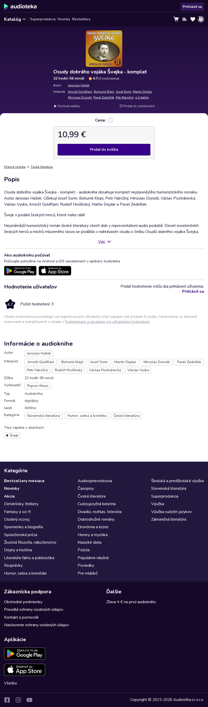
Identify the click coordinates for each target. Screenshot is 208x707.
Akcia (9, 496)
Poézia (84, 550)
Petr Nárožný (125, 97)
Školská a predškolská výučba (177, 481)
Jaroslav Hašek (78, 85)
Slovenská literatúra (168, 488)
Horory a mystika (93, 535)
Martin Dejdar (142, 92)
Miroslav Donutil (80, 97)
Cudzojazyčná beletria (97, 504)
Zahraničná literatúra (168, 519)
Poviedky (86, 565)
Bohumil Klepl (104, 92)
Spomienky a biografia (23, 527)
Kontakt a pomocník (21, 617)
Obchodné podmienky (23, 602)
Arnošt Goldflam (80, 92)
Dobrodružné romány (96, 519)
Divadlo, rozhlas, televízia (100, 512)
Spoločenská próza (20, 535)
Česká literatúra (42, 167)
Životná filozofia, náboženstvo (30, 542)
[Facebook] (7, 700)
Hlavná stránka (15, 167)
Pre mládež (88, 573)
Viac (101, 241)
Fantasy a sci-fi (17, 512)
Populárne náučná (93, 558)
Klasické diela (89, 542)
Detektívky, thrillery (21, 504)
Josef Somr (123, 92)
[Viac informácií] (110, 120)
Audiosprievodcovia (95, 481)
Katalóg (12, 19)
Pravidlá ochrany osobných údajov (33, 609)
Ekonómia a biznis (93, 527)
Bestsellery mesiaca (24, 481)
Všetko (10, 683)
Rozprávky (13, 565)
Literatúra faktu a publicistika (29, 558)
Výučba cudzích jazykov (171, 512)
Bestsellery (81, 19)
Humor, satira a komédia (25, 573)
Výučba (157, 504)
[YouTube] (29, 700)
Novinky (64, 19)
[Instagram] (18, 700)
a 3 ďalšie (142, 97)
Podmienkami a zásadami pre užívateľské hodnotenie (107, 321)
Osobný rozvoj (16, 519)
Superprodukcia (43, 19)
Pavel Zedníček (103, 97)
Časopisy (86, 488)
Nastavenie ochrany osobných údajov (36, 625)
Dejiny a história (18, 550)
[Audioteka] (20, 7)
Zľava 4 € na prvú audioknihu (131, 602)
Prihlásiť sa (192, 6)
